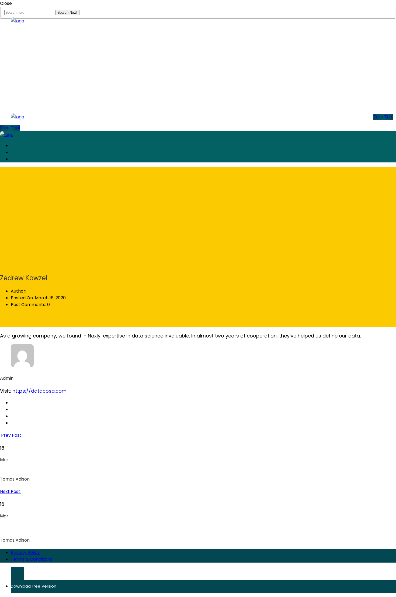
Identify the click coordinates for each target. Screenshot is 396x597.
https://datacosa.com (39, 391)
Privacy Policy (25, 552)
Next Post (10, 491)
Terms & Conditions (31, 559)
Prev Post (10, 435)
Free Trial (383, 117)
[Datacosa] (17, 21)
